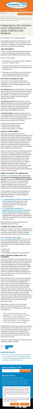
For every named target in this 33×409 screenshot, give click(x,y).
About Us (4, 382)
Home (2, 16)
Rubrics (20, 380)
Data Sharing (13, 384)
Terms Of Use (23, 384)
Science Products (19, 378)
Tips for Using (9, 346)
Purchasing (14, 380)
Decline (24, 404)
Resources (26, 380)
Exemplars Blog (10, 16)
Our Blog (14, 10)
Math (7, 348)
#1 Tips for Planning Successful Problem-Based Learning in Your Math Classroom (16, 359)
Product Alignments (13, 382)
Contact (21, 382)
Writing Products (6, 380)
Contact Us (8, 10)
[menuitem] (7, 10)
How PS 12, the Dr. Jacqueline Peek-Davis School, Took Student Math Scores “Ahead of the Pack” (16, 355)
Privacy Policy (5, 384)
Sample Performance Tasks (25, 13)
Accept (14, 404)
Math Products (10, 378)
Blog (25, 382)
